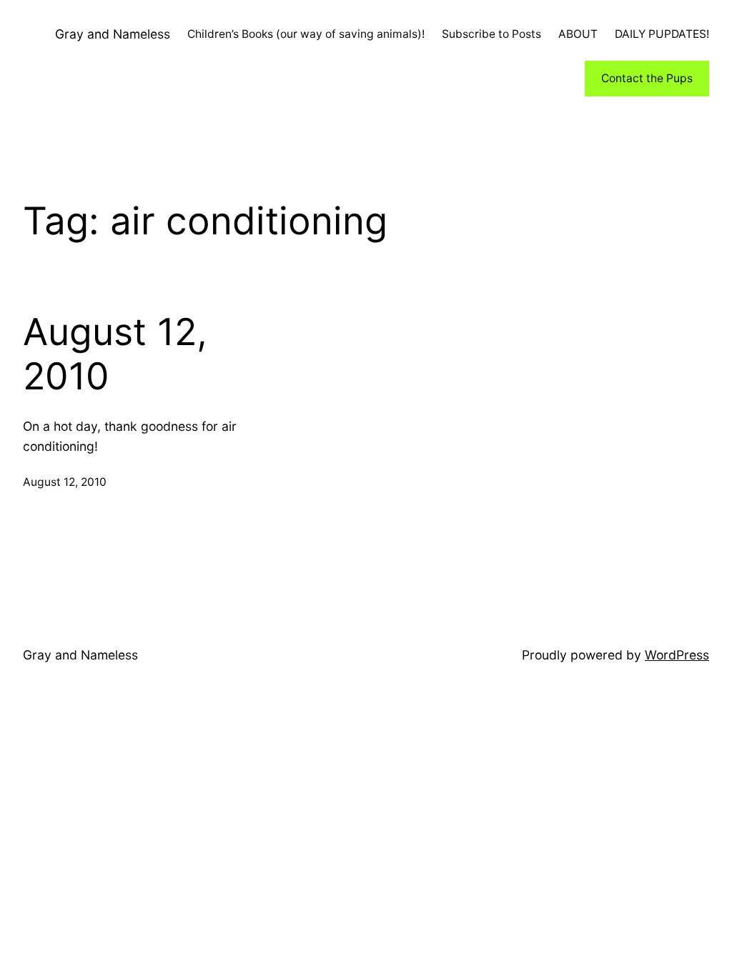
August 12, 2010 (115, 354)
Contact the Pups (647, 78)
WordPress (677, 654)
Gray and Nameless (112, 33)
